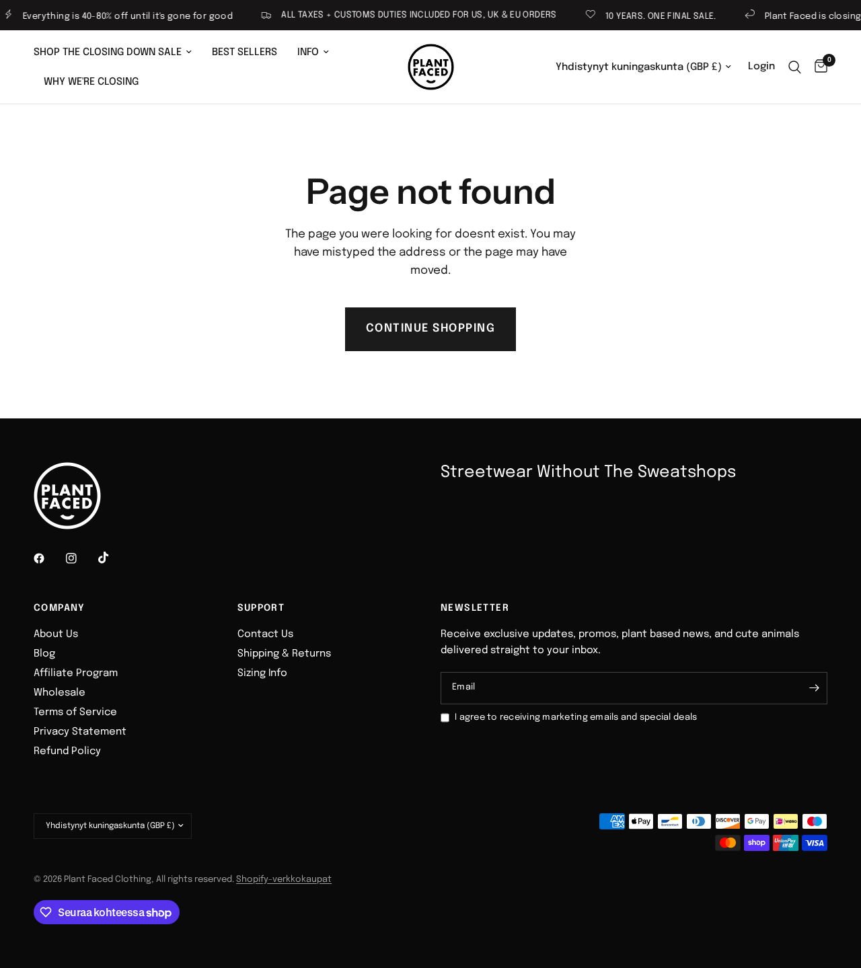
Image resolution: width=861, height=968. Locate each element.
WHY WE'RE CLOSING (91, 82)
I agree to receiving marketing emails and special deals (576, 717)
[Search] (795, 67)
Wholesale (59, 692)
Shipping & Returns (284, 653)
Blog (44, 653)
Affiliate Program (76, 673)
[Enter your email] (813, 688)
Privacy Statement (80, 732)
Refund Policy (67, 751)
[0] (817, 67)
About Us (56, 634)
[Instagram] (81, 558)
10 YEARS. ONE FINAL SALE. (652, 16)
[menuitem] (118, 52)
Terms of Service (75, 712)
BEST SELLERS (244, 52)
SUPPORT (261, 608)
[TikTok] (113, 557)
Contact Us (265, 634)
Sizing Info (262, 673)
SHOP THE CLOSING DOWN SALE (108, 52)
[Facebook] (48, 558)
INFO (308, 52)
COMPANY (59, 608)
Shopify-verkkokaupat (284, 879)
